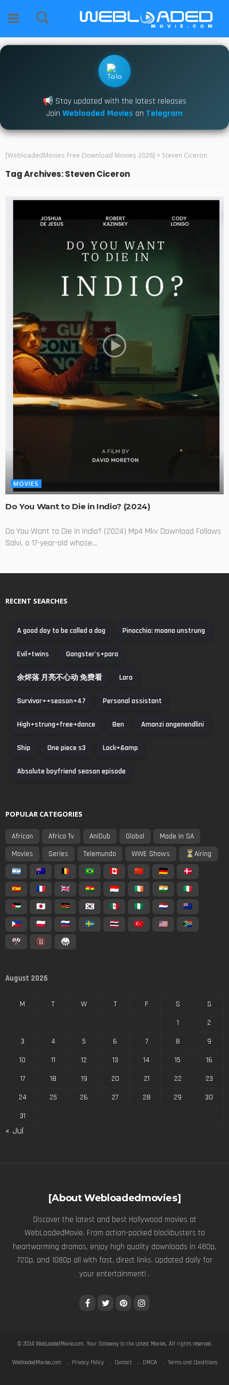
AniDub (99, 836)
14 (146, 1060)
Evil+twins (33, 654)
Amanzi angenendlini (172, 724)
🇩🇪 (163, 871)
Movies (26, 483)
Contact (123, 1362)
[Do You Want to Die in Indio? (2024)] (114, 345)
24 (23, 1097)
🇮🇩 (114, 889)
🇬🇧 (65, 889)
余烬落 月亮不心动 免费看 (59, 677)
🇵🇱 (40, 924)
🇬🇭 (89, 889)
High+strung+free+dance (56, 724)
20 (115, 1078)
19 (84, 1078)
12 (84, 1060)
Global (135, 836)
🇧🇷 (89, 871)
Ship (23, 748)
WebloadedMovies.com (36, 1362)
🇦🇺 (40, 871)
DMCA (150, 1362)
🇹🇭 (114, 924)
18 (53, 1078)
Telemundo (100, 854)
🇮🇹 (187, 889)
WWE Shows (151, 854)
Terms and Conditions (192, 1362)
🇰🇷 (89, 906)
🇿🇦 (187, 924)
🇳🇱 (163, 906)
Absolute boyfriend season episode (71, 771)
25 (53, 1097)
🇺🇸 (163, 924)
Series (58, 854)
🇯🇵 (40, 906)
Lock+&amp (120, 748)
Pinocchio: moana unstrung (163, 631)
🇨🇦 (114, 871)
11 (53, 1060)
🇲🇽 (114, 906)
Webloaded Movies (97, 114)
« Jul (14, 1131)
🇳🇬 (138, 906)
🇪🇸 (16, 889)
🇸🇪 (89, 924)
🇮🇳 (163, 889)
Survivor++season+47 (51, 701)
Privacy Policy (88, 1362)
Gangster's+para (92, 654)
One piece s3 (66, 748)
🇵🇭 (16, 924)
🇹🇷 (138, 924)
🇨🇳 (138, 871)
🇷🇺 (65, 924)
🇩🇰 (187, 871)
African (22, 836)
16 (209, 1060)
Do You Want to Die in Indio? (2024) (77, 506)
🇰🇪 (65, 906)
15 (178, 1060)
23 (209, 1078)
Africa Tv (61, 836)
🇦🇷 (16, 871)
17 (22, 1078)
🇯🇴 (16, 906)
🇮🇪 (138, 889)
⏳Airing (198, 854)
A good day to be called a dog (61, 631)
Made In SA (177, 836)
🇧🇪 (65, 871)
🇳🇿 (187, 906)
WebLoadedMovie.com (60, 1344)
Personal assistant (132, 701)
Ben (118, 724)
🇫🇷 (40, 889)
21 (147, 1078)
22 (178, 1078)
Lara (126, 677)
